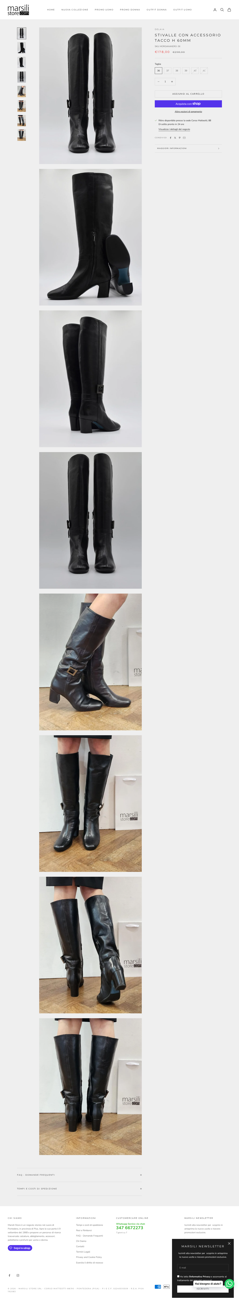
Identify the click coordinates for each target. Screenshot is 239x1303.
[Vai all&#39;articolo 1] (21, 33)
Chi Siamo (81, 1241)
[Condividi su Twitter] (175, 137)
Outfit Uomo (182, 9)
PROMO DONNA (130, 9)
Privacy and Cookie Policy (89, 1257)
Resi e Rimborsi (84, 1230)
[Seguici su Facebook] (9, 1275)
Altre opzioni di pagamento (188, 111)
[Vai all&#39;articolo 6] (21, 106)
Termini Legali (83, 1251)
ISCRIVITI (203, 1288)
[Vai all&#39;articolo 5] (21, 92)
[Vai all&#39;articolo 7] (21, 121)
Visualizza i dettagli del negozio (174, 129)
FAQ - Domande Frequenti (89, 1235)
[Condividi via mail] (184, 137)
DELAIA (160, 29)
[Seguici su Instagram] (18, 1275)
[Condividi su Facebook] (170, 137)
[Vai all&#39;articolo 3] (21, 62)
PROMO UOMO (104, 9)
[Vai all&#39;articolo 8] (21, 135)
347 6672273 (129, 1228)
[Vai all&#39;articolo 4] (21, 77)
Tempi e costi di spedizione (89, 1225)
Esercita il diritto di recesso (89, 1262)
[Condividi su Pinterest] (179, 137)
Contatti (80, 1246)
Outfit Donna (157, 9)
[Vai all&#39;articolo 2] (21, 48)
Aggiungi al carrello (188, 93)
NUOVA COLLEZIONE (74, 9)
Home (51, 9)
